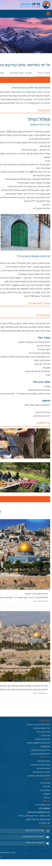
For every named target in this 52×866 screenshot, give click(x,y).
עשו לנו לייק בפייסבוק (34, 844)
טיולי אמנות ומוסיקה (41, 742)
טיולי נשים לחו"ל (43, 745)
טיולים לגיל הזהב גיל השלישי (38, 738)
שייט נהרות (45, 749)
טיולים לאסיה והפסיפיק (40, 778)
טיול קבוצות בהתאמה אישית (38, 756)
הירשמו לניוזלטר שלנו (35, 856)
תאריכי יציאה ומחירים (21, 75)
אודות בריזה (45, 796)
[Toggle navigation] (26, 13)
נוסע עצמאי (45, 760)
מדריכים (46, 800)
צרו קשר (46, 811)
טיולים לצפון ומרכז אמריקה (38, 789)
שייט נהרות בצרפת (42, 753)
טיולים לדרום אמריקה (41, 785)
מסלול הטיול (44, 75)
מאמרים (47, 807)
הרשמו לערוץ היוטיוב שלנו (33, 850)
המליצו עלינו (45, 804)
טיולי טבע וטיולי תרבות (40, 764)
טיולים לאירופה (43, 774)
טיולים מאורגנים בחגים (40, 767)
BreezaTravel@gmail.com (39, 825)
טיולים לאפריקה (43, 782)
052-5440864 (44, 822)
